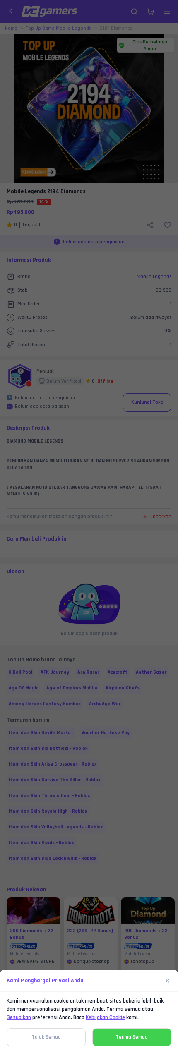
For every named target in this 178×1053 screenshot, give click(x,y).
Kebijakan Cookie (105, 1017)
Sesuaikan (19, 1017)
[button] (89, 526)
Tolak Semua (46, 1037)
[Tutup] (167, 980)
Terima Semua (132, 1037)
